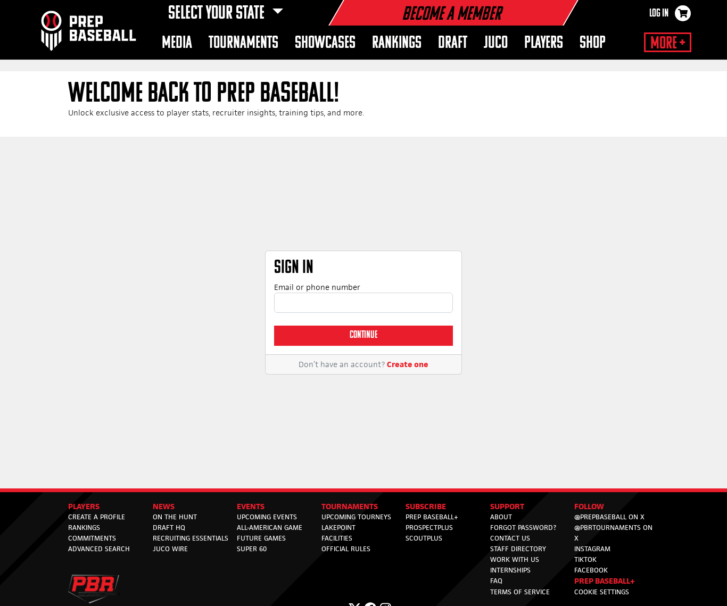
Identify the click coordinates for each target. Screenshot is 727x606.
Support (507, 506)
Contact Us (510, 538)
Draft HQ (169, 527)
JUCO (496, 43)
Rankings (84, 527)
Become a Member (451, 14)
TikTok (585, 559)
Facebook (591, 570)
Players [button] (543, 43)
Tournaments (349, 506)
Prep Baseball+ (432, 516)
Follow (589, 506)
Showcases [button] (325, 43)
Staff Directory (518, 548)
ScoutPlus (424, 538)
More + (667, 43)
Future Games (261, 538)
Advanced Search (99, 548)
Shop (593, 43)
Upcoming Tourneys (356, 516)
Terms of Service (520, 591)
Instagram (592, 548)
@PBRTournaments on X (613, 533)
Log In (658, 14)
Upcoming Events (267, 516)
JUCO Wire (170, 548)
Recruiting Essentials (190, 538)
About (501, 516)
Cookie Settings (601, 591)
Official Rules (345, 548)
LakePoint (338, 527)
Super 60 (252, 548)
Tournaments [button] (243, 43)
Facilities (336, 538)
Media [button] (177, 43)
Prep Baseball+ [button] (604, 581)
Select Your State (218, 13)
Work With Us (514, 559)
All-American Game (269, 527)
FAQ (496, 580)
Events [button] (251, 506)
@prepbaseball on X (609, 516)
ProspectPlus (429, 527)
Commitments (92, 538)
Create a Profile (96, 516)
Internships (510, 570)
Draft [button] (452, 43)
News (164, 506)
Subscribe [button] (426, 506)
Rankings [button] (397, 43)
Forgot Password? (523, 527)
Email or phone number (317, 287)
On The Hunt (175, 516)
